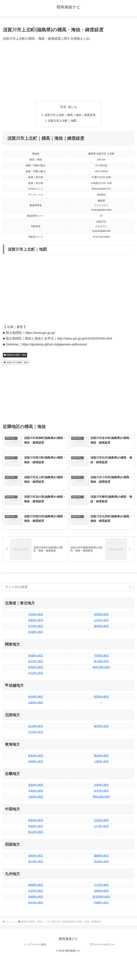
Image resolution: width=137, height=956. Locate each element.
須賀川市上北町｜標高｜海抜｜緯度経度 (70, 114)
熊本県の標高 (35, 902)
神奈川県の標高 (101, 667)
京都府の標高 (35, 790)
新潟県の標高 (35, 696)
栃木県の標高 (35, 661)
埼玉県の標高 (35, 673)
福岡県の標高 (35, 884)
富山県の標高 (35, 726)
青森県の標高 (35, 620)
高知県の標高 (101, 861)
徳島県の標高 (35, 855)
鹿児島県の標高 (101, 896)
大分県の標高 (101, 884)
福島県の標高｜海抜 (16, 355)
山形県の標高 (101, 620)
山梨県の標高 (35, 702)
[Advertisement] (68, 71)
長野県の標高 (101, 696)
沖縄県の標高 (101, 902)
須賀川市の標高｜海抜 (17, 362)
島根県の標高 (35, 826)
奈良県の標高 (101, 790)
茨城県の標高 (35, 655)
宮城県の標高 (35, 632)
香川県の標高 (35, 861)
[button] (130, 587)
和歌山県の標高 (101, 796)
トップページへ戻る (35, 944)
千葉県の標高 (101, 655)
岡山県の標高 (35, 832)
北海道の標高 (35, 614)
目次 (63, 107)
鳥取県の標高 (35, 820)
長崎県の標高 (35, 896)
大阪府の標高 (35, 796)
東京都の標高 (101, 661)
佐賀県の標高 (35, 890)
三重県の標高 (101, 761)
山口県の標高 (101, 826)
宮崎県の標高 (101, 890)
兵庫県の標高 (101, 784)
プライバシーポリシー (102, 944)
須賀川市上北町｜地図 (62, 120)
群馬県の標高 (35, 667)
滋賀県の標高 (35, 784)
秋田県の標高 (101, 614)
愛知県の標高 (101, 755)
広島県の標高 (101, 820)
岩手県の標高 (35, 626)
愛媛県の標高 (101, 855)
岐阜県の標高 (35, 755)
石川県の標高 (35, 732)
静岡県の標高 (35, 761)
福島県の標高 (101, 626)
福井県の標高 (101, 726)
